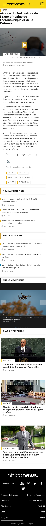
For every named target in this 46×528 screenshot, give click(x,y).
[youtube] (22, 484)
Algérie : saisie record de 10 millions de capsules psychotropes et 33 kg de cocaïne (23, 409)
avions (11, 173)
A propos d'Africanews (10, 495)
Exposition (24, 182)
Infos (4, 10)
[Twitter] (29, 484)
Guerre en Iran (10, 448)
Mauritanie (8, 361)
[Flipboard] (35, 484)
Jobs (3, 512)
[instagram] (23, 488)
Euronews (41, 518)
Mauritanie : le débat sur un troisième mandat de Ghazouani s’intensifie (23, 365)
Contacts (5, 501)
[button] (24, 45)
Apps (43, 512)
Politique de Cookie (37, 501)
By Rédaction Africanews (12, 63)
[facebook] (41, 484)
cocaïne (7, 403)
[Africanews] (16, 4)
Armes (11, 182)
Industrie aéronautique (19, 178)
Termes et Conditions (36, 495)
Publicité (41, 506)
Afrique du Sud (11, 54)
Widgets (4, 518)
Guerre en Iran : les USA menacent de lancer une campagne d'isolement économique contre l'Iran (23, 455)
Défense (23, 173)
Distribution (6, 506)
